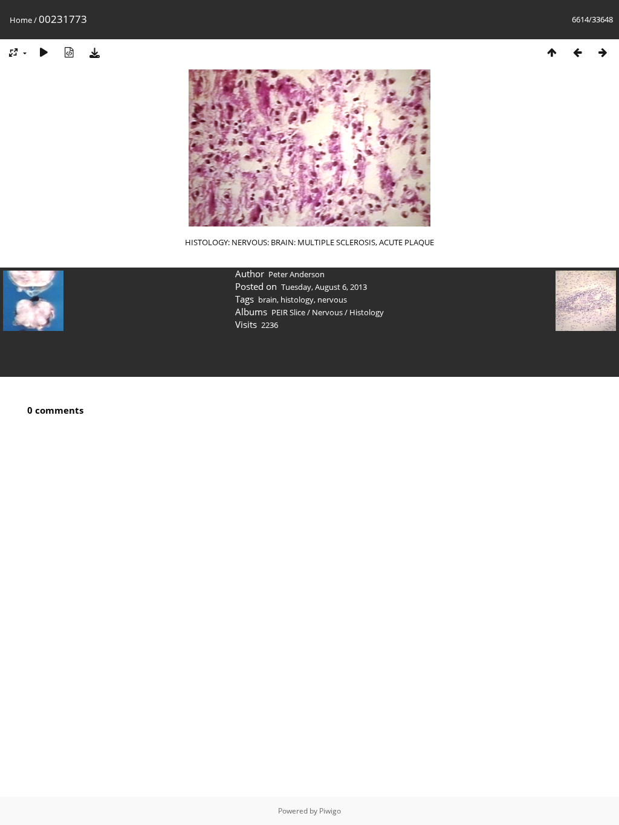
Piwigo (330, 811)
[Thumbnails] (552, 52)
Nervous (327, 312)
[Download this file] (94, 52)
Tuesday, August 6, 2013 (324, 286)
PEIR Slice (288, 312)
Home (21, 19)
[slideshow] (43, 52)
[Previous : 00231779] (577, 52)
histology (297, 299)
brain (267, 299)
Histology (366, 312)
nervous (332, 299)
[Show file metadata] (69, 52)
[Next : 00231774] (602, 52)
